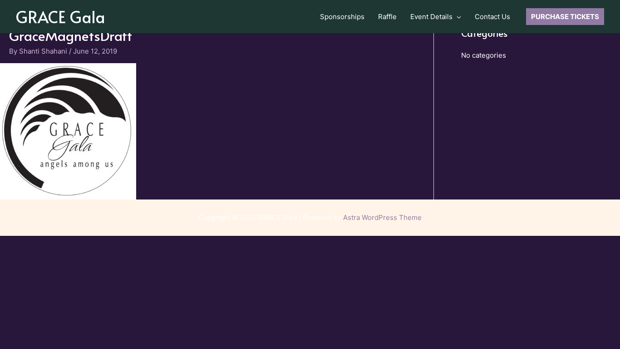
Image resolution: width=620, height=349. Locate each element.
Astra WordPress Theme (382, 217)
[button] (457, 17)
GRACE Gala (60, 16)
